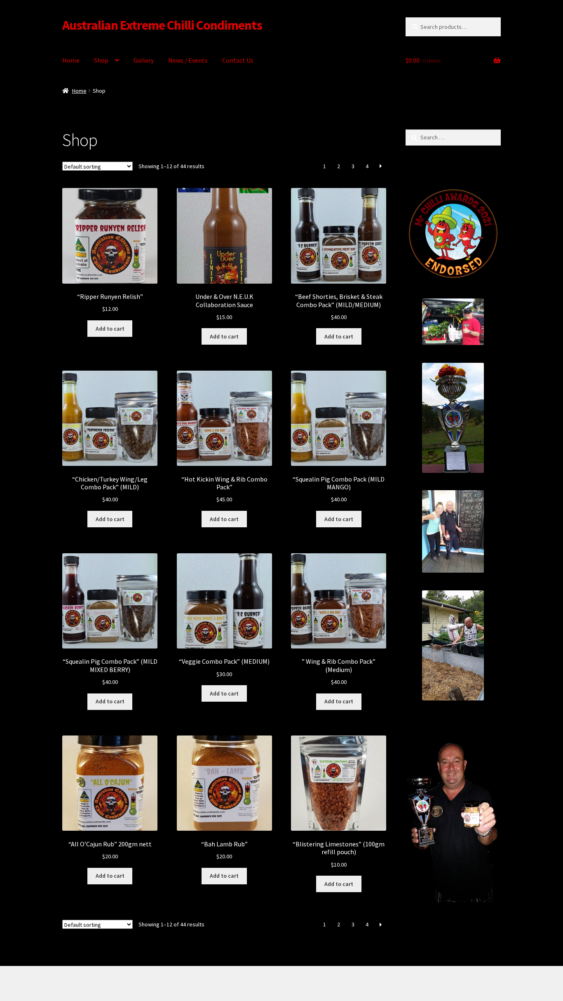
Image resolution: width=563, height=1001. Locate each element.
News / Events (188, 60)
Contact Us (237, 60)
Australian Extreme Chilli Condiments (162, 25)
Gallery (144, 60)
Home (71, 60)
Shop (101, 60)
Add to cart (110, 328)
